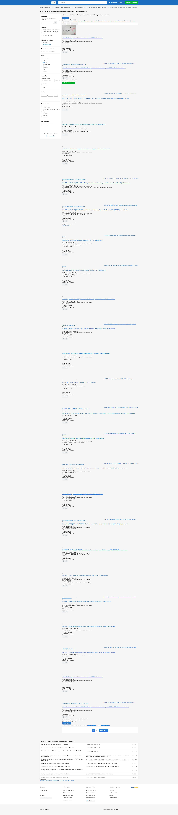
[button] (63, 52)
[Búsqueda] (60, 2)
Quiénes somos (43, 790)
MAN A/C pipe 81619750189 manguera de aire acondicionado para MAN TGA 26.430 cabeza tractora (88, 626)
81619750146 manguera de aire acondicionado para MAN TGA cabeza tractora (82, 494)
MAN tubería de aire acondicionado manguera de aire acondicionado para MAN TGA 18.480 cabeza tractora (61, 751)
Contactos (42, 795)
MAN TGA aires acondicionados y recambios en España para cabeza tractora (57, 780)
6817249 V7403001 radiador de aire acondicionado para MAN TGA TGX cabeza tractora (85, 575)
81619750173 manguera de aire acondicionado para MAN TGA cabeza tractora (82, 677)
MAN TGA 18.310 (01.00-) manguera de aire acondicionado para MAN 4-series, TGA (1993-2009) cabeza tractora (61, 756)
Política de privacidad (68, 792)
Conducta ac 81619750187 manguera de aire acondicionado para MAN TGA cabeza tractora (86, 149)
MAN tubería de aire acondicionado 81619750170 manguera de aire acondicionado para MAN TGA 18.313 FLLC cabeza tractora (95, 707)
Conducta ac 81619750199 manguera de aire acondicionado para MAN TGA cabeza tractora (86, 353)
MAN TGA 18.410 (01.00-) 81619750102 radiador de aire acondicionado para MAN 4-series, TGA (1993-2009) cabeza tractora (95, 468)
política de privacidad (91, 725)
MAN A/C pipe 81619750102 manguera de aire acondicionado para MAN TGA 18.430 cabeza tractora (88, 328)
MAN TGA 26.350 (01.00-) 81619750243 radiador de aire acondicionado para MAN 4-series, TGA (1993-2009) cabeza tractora (95, 550)
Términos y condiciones (68, 790)
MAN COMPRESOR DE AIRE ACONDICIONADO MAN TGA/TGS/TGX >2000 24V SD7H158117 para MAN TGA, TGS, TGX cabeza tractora (98, 413)
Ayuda (41, 792)
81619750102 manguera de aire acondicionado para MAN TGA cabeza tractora (82, 38)
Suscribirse (66, 723)
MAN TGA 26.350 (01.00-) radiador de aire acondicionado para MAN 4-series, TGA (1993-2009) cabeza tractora (62, 760)
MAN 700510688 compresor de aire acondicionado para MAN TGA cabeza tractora (83, 124)
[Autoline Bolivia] (45, 2)
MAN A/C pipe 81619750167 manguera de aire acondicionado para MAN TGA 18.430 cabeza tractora (88, 299)
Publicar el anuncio (68, 82)
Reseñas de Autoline (67, 797)
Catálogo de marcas (67, 799)
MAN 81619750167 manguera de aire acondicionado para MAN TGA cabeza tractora (84, 270)
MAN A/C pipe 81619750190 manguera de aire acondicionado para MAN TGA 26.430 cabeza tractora (88, 652)
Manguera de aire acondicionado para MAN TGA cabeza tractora (55, 744)
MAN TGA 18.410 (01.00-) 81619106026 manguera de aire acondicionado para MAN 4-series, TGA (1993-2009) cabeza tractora (95, 98)
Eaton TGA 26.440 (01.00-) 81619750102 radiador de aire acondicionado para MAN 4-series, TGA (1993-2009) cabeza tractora (95, 524)
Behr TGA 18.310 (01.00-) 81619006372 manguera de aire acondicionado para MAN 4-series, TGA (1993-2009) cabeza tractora (95, 210)
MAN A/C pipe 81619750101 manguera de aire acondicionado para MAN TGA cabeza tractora (86, 601)
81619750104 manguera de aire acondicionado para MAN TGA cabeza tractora (82, 240)
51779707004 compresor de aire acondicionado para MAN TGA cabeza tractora (83, 438)
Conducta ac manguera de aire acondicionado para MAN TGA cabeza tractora (58, 747)
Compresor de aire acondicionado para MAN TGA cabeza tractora (55, 763)
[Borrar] (59, 20)
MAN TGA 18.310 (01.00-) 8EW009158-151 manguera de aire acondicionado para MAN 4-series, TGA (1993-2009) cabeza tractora (96, 183)
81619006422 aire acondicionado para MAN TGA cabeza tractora (79, 382)
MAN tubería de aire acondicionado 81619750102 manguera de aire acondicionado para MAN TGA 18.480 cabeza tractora (94, 68)
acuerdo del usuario (105, 725)
